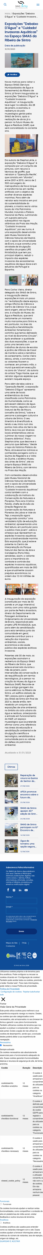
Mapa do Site (11, 943)
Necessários (7, 1045)
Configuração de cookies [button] (11, 991)
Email (9, 907)
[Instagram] (14, 891)
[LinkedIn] (20, 891)
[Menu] (37, 4)
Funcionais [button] (4, 1201)
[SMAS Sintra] (21, 4)
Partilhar (13, 74)
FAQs (24, 943)
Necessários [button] (5, 1042)
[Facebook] (8, 891)
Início (7, 13)
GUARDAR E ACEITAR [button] (10, 1241)
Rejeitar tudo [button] (28, 991)
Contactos (10, 946)
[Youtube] (25, 891)
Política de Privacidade (10, 988)
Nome (9, 897)
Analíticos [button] (4, 1219)
